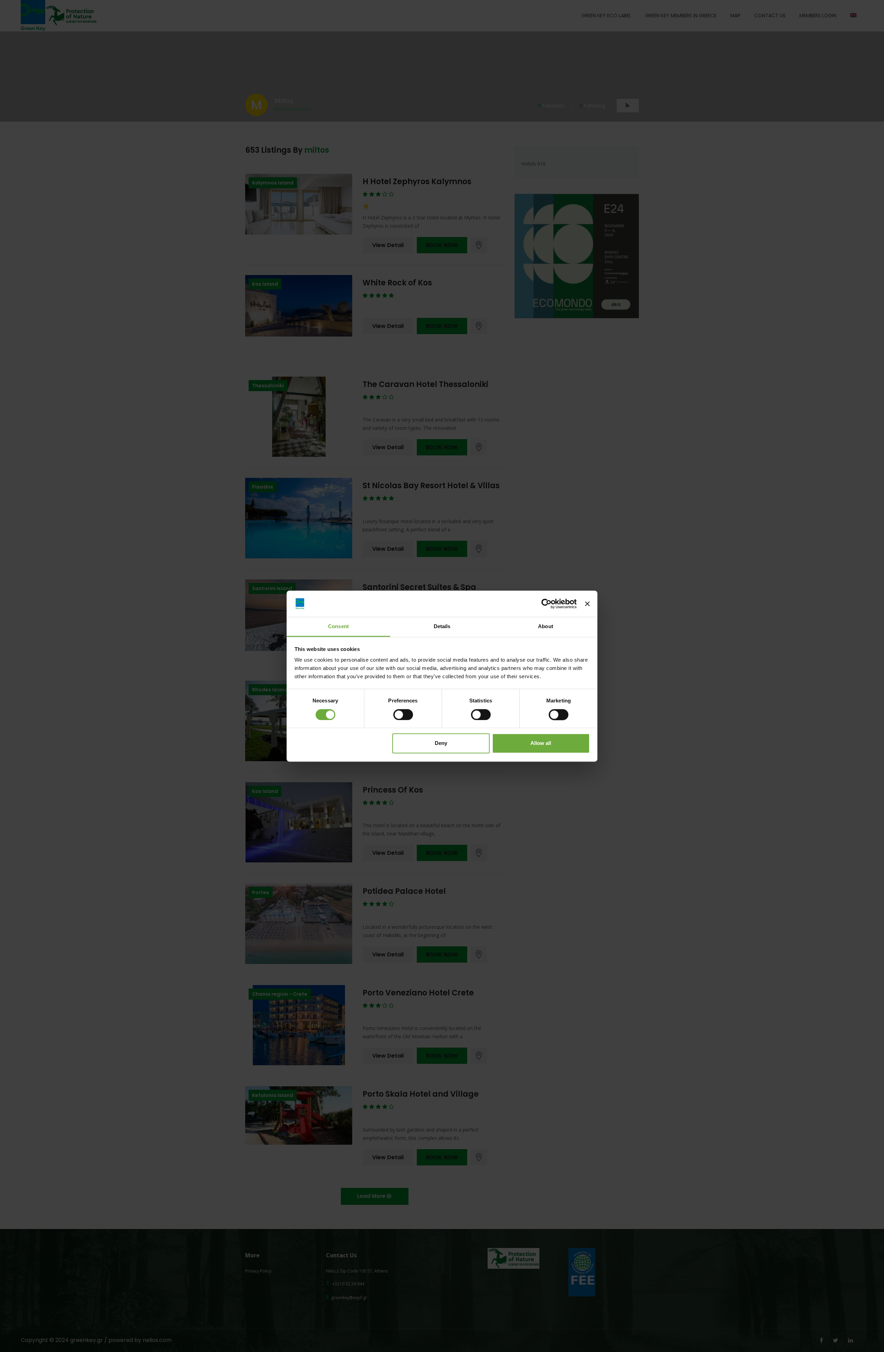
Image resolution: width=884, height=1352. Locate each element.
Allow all (540, 743)
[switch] (403, 714)
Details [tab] (442, 627)
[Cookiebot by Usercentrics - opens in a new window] (546, 603)
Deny (441, 743)
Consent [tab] (338, 627)
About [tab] (545, 627)
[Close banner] (587, 603)
